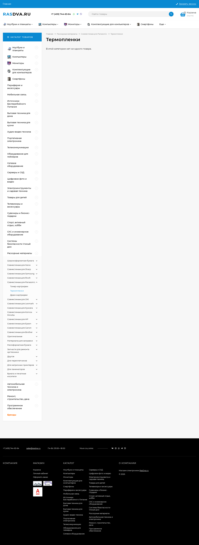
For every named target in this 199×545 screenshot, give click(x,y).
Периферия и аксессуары (74, 490)
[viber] (125, 448)
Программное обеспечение (95, 530)
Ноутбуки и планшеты (73, 470)
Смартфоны (68, 486)
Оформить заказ (40, 477)
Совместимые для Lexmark (20, 303)
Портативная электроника (69, 519)
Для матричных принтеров (20, 365)
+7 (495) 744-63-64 (61, 14)
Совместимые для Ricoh (19, 278)
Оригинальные (14, 336)
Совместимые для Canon (19, 328)
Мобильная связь (71, 494)
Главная (7, 4)
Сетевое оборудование (73, 534)
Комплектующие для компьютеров (72, 482)
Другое (10, 356)
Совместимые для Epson (19, 323)
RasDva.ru (144, 470)
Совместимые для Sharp (19, 269)
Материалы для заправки (20, 341)
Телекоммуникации (72, 524)
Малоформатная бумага (19, 345)
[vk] (112, 448)
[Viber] (81, 14)
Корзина (37, 470)
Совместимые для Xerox (19, 265)
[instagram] (116, 448)
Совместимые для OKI (18, 299)
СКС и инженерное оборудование (97, 503)
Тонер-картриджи (19, 286)
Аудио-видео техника (73, 515)
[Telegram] (77, 14)
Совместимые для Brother (19, 332)
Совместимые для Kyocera (20, 308)
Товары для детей (97, 483)
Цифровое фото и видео (100, 473)
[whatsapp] (119, 448)
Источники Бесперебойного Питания (75, 498)
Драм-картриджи (19, 295)
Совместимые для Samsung (20, 273)
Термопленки (17, 291)
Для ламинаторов (16, 369)
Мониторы (68, 477)
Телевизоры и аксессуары (100, 486)
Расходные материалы (67, 34)
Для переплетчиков (17, 360)
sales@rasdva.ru (33, 448)
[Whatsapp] (74, 14)
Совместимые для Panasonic (94, 34)
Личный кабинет (40, 473)
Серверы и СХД (96, 470)
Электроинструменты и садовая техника (99, 478)
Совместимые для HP (17, 319)
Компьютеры (69, 473)
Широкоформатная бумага (20, 260)
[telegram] (122, 448)
